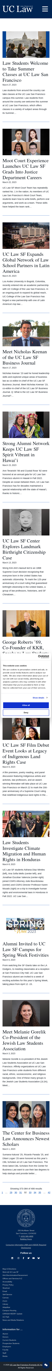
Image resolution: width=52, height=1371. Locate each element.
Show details (38, 698)
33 (30, 1192)
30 (16, 1192)
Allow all (26, 705)
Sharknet (6, 1288)
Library (5, 1304)
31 (20, 1192)
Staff (4, 1353)
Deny (26, 712)
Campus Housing (9, 1310)
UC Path (6, 1317)
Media (5, 1356)
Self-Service (7, 1294)
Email (5, 1291)
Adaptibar (6, 1307)
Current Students (9, 1340)
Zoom (5, 1301)
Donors (5, 1337)
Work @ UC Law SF (11, 1272)
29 (11, 1192)
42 (49, 1192)
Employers (7, 1347)
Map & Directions (9, 1269)
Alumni (5, 1334)
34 (35, 1192)
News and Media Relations (13, 1320)
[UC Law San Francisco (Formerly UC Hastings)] (18, 9)
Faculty (5, 1350)
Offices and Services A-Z (12, 1279)
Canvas (6, 1298)
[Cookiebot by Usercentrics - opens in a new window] (38, 656)
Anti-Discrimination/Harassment (15, 1275)
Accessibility (7, 1282)
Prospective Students (11, 1343)
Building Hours (26, 1239)
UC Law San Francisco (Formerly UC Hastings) (29, 1365)
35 (39, 1192)
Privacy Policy (8, 1285)
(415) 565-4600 (27, 1236)
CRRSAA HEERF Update (12, 1314)
